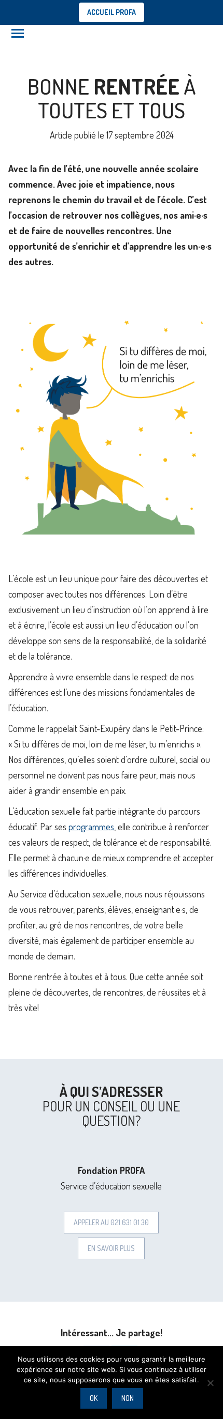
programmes (91, 826)
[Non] (210, 1383)
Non (127, 1398)
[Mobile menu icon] (17, 33)
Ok (93, 1398)
